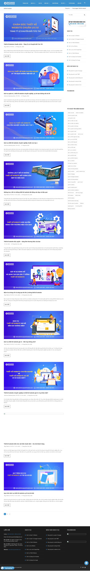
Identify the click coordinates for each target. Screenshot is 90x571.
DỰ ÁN (40, 3)
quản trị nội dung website (73, 179)
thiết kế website (71, 198)
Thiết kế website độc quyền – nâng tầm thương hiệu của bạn (22, 241)
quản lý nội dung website (73, 168)
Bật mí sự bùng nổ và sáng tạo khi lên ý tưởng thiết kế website (23, 292)
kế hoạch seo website (72, 163)
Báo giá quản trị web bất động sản (76, 77)
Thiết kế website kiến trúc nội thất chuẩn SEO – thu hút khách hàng (24, 444)
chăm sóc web (71, 112)
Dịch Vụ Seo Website (73, 46)
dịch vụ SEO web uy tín (73, 152)
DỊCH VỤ (33, 3)
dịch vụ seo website (72, 150)
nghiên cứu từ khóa (72, 166)
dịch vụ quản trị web (72, 131)
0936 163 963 (18, 534)
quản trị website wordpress (73, 190)
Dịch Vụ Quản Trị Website (74, 35)
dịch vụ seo (80, 134)
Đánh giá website (71, 208)
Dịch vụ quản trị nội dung (73, 126)
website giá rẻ (71, 206)
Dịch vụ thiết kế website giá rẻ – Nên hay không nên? (20, 342)
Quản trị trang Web (72, 182)
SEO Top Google (79, 192)
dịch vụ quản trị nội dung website (74, 128)
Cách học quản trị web (72, 115)
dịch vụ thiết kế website (73, 158)
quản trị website (71, 184)
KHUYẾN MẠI (55, 3)
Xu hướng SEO (79, 206)
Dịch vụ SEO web (71, 147)
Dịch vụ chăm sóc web (72, 120)
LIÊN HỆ (79, 3)
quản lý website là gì (80, 171)
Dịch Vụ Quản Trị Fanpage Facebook (76, 39)
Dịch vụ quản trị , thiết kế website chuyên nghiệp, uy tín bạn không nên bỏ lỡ (27, 93)
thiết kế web (77, 195)
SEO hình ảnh (71, 192)
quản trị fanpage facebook (73, 176)
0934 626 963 (11, 534)
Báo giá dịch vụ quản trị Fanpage (75, 70)
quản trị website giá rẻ (72, 187)
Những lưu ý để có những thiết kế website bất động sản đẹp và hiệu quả (25, 192)
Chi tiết (7, 56)
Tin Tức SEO (17, 194)
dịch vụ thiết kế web (72, 155)
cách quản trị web (71, 118)
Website (82, 203)
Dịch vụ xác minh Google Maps (75, 49)
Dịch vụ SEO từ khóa (72, 144)
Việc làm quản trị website (73, 203)
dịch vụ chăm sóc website (73, 123)
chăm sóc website (79, 112)
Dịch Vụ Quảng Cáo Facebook (75, 56)
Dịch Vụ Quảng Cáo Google (74, 60)
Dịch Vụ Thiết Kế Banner (74, 53)
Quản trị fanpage (71, 174)
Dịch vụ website (71, 160)
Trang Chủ (25, 3)
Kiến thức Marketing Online (9, 96)
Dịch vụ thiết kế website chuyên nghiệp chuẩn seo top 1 (20, 143)
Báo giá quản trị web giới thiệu (75, 81)
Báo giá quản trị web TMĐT (74, 74)
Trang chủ (67, 8)
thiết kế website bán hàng (73, 200)
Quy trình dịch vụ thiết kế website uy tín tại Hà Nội (19, 493)
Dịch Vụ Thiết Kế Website (74, 42)
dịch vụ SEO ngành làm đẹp (73, 136)
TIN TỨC (63, 3)
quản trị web (80, 182)
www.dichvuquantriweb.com (14, 549)
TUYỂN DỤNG (72, 3)
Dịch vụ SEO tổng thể (72, 142)
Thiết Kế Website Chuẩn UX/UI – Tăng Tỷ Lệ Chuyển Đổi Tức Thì (23, 44)
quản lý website (71, 171)
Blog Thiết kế (7, 46)
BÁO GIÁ (46, 3)
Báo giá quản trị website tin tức (75, 84)
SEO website (70, 195)
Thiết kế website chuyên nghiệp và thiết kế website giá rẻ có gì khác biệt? (26, 393)
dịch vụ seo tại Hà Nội (72, 139)
